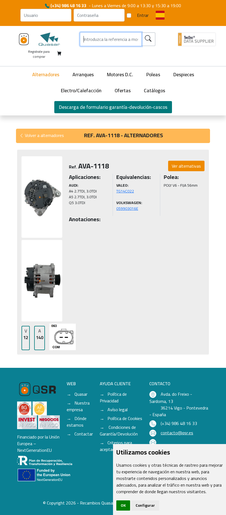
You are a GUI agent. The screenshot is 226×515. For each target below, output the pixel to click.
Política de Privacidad (113, 397)
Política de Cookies (124, 418)
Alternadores (45, 74)
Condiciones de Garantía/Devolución (119, 430)
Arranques (83, 74)
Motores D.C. (120, 74)
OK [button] (123, 505)
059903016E (127, 208)
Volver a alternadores (44, 135)
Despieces (183, 74)
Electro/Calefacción (81, 90)
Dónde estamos (77, 421)
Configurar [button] (145, 505)
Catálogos (154, 90)
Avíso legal (117, 409)
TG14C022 (125, 191)
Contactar (83, 434)
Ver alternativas (186, 166)
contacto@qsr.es (177, 433)
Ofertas (123, 90)
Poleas (153, 74)
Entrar (143, 15)
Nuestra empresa (78, 406)
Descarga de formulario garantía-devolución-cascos (113, 107)
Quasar (80, 394)
